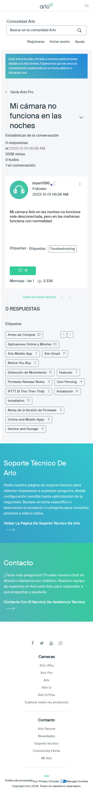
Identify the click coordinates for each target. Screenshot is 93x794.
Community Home (46, 751)
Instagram (60, 643)
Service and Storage (23, 429)
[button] (79, 184)
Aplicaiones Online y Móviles (29, 344)
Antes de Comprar (21, 335)
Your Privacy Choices (45, 781)
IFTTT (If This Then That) (26, 391)
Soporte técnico (46, 743)
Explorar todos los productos (46, 702)
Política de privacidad (18, 780)
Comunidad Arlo (20, 22)
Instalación (65, 391)
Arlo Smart (52, 353)
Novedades (46, 736)
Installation (16, 400)
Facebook (32, 643)
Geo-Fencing (67, 382)
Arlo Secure (46, 728)
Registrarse (36, 41)
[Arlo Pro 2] (69, 297)
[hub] (62, 297)
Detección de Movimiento (27, 372)
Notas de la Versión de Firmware (32, 410)
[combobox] (46, 30)
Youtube (51, 643)
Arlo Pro (46, 673)
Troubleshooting (62, 248)
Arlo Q (46, 687)
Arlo (46, 680)
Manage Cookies (77, 781)
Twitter (42, 643)
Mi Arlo (46, 758)
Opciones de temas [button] (81, 118)
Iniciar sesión (60, 41)
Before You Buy (19, 363)
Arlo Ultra (47, 665)
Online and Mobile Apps (26, 419)
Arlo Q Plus (46, 695)
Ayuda (79, 41)
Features (65, 372)
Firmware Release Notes (26, 382)
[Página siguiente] (70, 334)
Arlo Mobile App (20, 353)
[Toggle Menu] (87, 5)
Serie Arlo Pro (22, 92)
